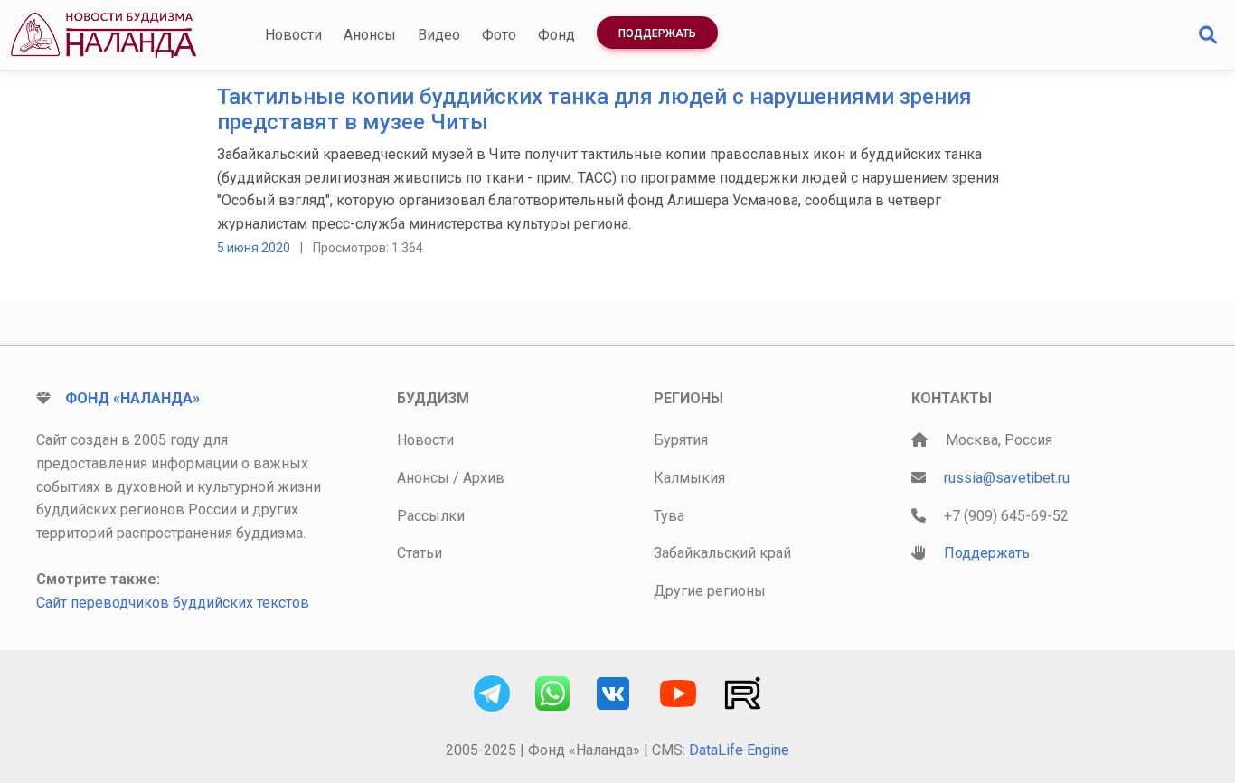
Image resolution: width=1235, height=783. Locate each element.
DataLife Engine (739, 750)
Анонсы (370, 34)
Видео (439, 34)
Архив (483, 477)
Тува (669, 515)
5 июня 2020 (253, 248)
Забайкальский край (722, 552)
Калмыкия (689, 477)
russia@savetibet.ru (1007, 477)
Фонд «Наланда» (132, 398)
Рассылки (431, 515)
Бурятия (681, 439)
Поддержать (657, 33)
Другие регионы (710, 590)
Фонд (556, 34)
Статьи (419, 552)
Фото (499, 34)
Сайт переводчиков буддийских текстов (172, 602)
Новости (293, 34)
